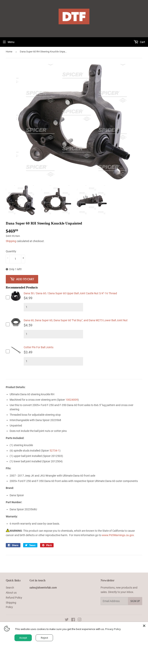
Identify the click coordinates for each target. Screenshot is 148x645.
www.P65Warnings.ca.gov (118, 535)
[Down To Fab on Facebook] (73, 620)
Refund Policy (14, 597)
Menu (11, 42)
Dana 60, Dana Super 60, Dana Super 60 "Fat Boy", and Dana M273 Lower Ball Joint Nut (76, 320)
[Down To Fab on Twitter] (67, 620)
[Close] (144, 626)
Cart (142, 42)
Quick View (16, 300)
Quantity (11, 251)
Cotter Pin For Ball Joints (38, 347)
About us (11, 592)
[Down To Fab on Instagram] (80, 620)
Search (10, 587)
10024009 (72, 399)
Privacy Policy (113, 629)
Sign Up (135, 601)
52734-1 (55, 450)
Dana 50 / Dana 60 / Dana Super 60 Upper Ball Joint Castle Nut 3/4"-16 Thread (70, 293)
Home (9, 51)
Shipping (11, 241)
